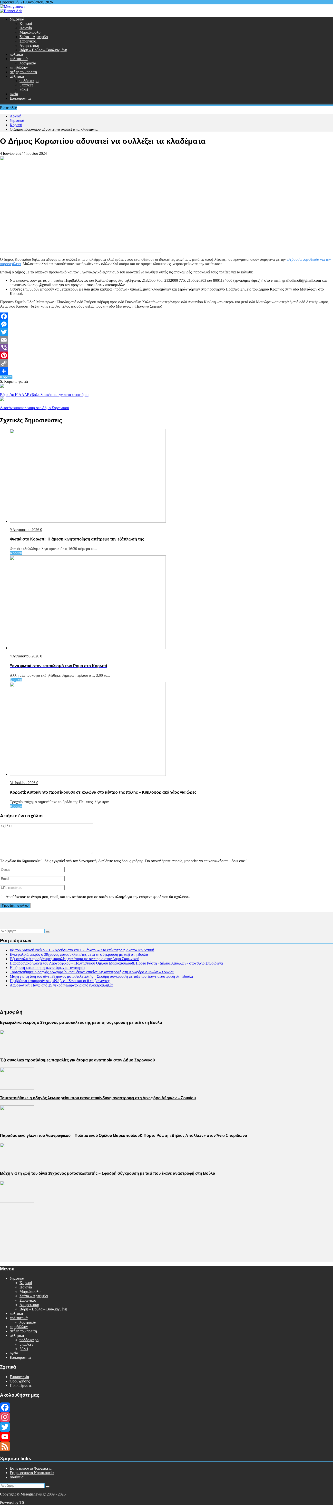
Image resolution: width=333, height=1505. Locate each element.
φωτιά (23, 381)
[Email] (166, 340)
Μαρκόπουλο (30, 32)
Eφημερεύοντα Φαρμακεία (30, 1468)
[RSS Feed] (166, 1446)
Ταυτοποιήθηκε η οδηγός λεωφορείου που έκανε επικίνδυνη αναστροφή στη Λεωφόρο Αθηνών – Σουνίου (92, 972)
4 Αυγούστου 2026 (25, 656)
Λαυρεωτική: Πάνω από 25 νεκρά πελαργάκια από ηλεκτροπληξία (61, 985)
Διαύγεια (16, 1477)
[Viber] (166, 348)
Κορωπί (26, 23)
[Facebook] (166, 316)
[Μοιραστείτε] (166, 371)
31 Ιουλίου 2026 (23, 783)
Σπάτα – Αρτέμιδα (34, 37)
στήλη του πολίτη (23, 72)
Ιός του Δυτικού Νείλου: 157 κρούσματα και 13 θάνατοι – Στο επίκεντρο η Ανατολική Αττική (82, 950)
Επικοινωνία (19, 1377)
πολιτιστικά (19, 59)
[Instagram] (166, 1417)
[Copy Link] (166, 363)
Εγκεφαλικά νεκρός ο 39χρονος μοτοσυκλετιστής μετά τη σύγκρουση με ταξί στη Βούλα (79, 954)
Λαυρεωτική (29, 45)
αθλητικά (17, 76)
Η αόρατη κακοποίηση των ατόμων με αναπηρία (47, 967)
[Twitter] (166, 332)
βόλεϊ (24, 89)
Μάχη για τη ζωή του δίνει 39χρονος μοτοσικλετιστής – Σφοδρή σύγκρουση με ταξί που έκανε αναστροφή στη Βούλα (101, 976)
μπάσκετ (26, 85)
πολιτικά (16, 54)
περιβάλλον (19, 67)
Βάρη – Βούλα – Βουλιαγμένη (43, 50)
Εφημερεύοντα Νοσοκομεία (32, 1473)
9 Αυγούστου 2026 (25, 530)
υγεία (14, 94)
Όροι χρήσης (20, 1381)
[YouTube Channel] (166, 1437)
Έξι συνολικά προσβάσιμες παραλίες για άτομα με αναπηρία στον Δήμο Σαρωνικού (74, 959)
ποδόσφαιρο (29, 81)
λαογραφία (28, 63)
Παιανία (26, 28)
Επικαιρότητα (20, 98)
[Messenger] (166, 324)
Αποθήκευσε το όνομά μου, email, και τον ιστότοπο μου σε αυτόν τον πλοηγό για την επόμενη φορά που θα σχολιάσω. (98, 897)
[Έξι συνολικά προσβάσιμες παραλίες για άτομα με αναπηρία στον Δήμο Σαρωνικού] (17, 1088)
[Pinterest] (166, 355)
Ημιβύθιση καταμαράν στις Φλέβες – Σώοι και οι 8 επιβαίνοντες (59, 981)
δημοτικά (17, 19)
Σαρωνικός (28, 41)
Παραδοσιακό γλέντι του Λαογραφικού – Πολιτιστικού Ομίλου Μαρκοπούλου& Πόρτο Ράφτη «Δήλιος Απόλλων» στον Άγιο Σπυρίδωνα (116, 963)
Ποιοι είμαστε (21, 1385)
